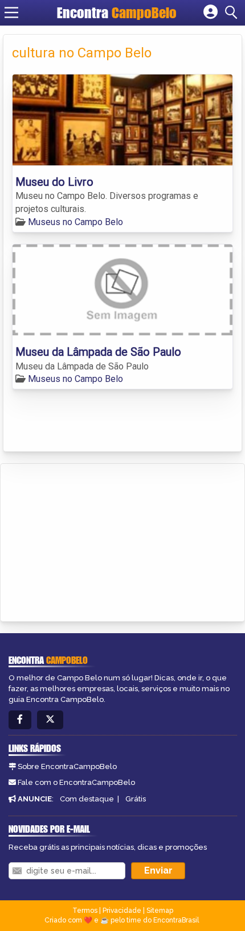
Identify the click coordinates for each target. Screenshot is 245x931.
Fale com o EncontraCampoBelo (76, 782)
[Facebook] (20, 719)
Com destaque (87, 799)
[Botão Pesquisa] (233, 12)
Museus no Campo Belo (75, 222)
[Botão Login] (210, 12)
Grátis (135, 799)
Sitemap (159, 911)
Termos (84, 911)
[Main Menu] (11, 12)
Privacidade (122, 911)
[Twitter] (50, 719)
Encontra (117, 12)
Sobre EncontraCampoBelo (67, 766)
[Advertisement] (94, 540)
